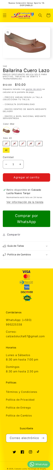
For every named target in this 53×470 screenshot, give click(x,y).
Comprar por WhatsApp (26, 218)
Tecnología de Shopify (37, 469)
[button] (5, 15)
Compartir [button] (13, 234)
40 (6, 149)
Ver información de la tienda (24, 202)
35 (6, 143)
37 (22, 143)
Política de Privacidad (20, 399)
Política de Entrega (18, 407)
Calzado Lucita (20, 469)
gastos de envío (34, 89)
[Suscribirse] (43, 438)
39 (39, 143)
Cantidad (8, 157)
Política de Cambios (19, 415)
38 (30, 143)
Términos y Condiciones (21, 391)
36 (14, 143)
